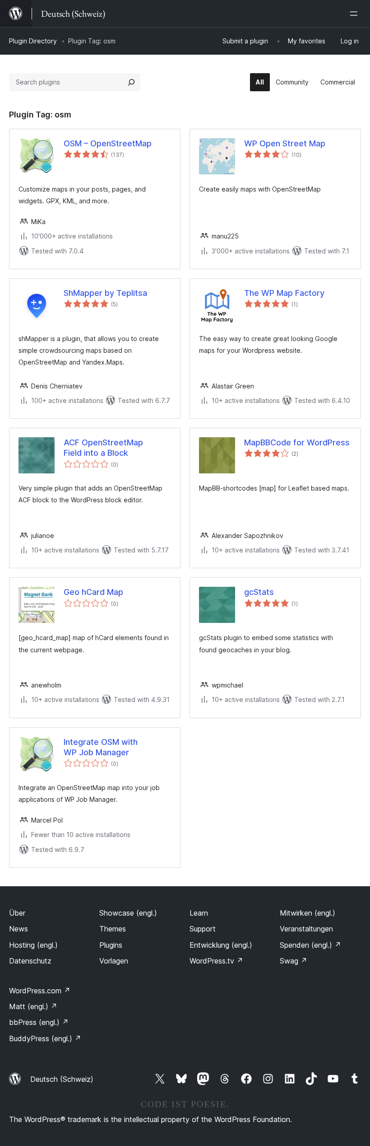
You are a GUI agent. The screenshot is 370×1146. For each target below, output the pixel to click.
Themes (112, 928)
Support (203, 928)
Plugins (110, 945)
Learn (199, 912)
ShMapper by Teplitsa (105, 293)
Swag (293, 960)
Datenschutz (30, 960)
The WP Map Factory (284, 293)
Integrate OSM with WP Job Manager (101, 747)
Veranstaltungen (306, 928)
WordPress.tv (216, 960)
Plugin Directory (33, 41)
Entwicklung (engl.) (221, 945)
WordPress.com (39, 990)
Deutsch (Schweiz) (61, 1079)
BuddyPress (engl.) (45, 1038)
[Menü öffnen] (355, 13)
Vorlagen (113, 960)
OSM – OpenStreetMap (108, 143)
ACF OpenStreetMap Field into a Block (103, 448)
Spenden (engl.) (310, 945)
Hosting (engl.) (33, 945)
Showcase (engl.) (128, 912)
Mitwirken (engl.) (307, 912)
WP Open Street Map (284, 143)
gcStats (259, 592)
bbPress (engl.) (39, 1022)
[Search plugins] (131, 82)
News (18, 928)
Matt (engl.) (33, 1006)
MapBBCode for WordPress (297, 442)
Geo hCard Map (93, 592)
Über (17, 912)
